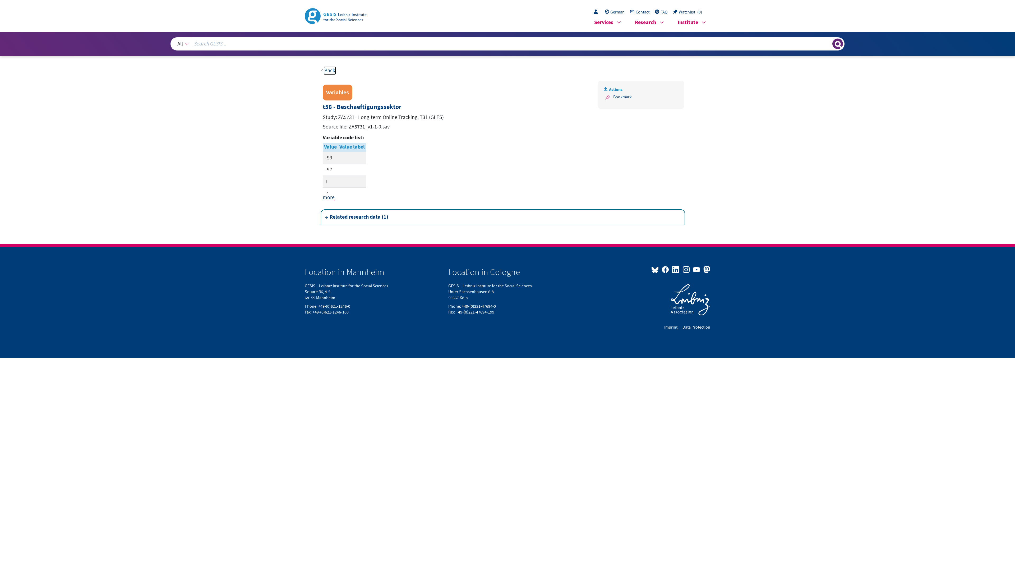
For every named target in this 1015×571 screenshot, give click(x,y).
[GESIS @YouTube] (697, 269)
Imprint (671, 327)
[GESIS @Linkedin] (676, 269)
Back (329, 70)
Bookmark (622, 97)
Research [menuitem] (645, 22)
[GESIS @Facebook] (666, 269)
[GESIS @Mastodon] (706, 269)
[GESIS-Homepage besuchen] (336, 15)
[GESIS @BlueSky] (656, 269)
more (329, 197)
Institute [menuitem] (688, 22)
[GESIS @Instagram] (686, 269)
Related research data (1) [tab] (359, 217)
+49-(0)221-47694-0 (479, 306)
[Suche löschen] (828, 44)
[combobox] (507, 44)
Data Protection (696, 327)
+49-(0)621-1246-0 (334, 306)
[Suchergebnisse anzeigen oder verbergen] (838, 43)
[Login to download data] (597, 12)
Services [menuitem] (603, 22)
